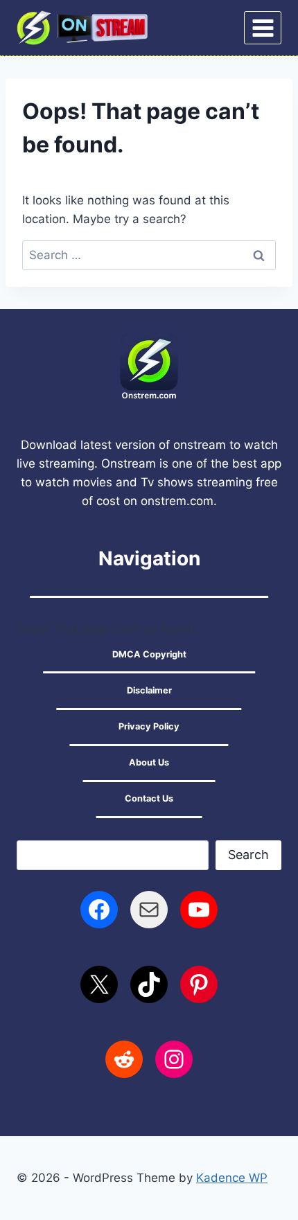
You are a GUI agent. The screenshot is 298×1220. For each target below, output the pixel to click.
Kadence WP (232, 1178)
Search (248, 854)
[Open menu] (262, 27)
